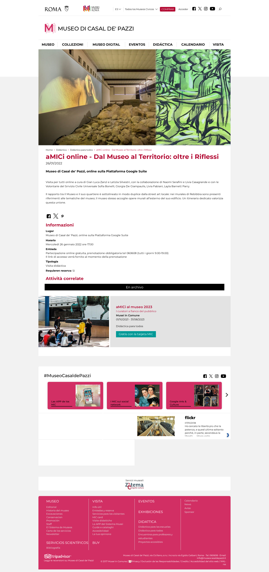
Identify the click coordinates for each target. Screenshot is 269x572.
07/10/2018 (204, 430)
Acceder (183, 9)
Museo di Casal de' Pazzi (96, 28)
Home (49, 149)
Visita (218, 45)
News (187, 504)
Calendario (193, 45)
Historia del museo (57, 510)
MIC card (97, 517)
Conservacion (54, 517)
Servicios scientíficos (67, 542)
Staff (49, 524)
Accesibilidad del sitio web (204, 561)
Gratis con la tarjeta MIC (136, 334)
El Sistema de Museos (59, 527)
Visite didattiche (102, 520)
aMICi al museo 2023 (134, 307)
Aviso (187, 508)
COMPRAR (167, 9)
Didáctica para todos (81, 149)
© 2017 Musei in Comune (114, 561)
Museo (48, 45)
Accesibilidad (100, 530)
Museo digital (106, 45)
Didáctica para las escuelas (154, 526)
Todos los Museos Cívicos (139, 9)
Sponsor (189, 511)
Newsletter (52, 534)
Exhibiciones (150, 512)
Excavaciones (54, 513)
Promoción (52, 520)
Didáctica (163, 45)
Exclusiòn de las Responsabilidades (160, 561)
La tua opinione (101, 534)
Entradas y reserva (103, 510)
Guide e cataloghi (103, 527)
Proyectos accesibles (150, 541)
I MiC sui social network (120, 403)
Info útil (97, 507)
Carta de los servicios (58, 530)
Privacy (136, 561)
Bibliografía (53, 547)
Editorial (51, 507)
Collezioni (72, 45)
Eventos (137, 45)
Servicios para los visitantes (108, 513)
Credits (185, 561)
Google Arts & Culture (178, 403)
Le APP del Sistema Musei (107, 524)
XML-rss (223, 562)
